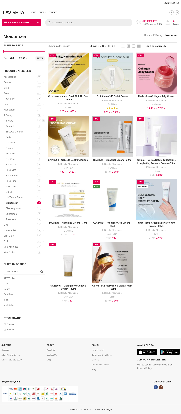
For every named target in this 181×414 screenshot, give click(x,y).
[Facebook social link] (171, 12)
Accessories (10, 77)
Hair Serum (9, 109)
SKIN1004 (68, 168)
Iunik (156, 234)
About (50, 345)
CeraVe (7, 82)
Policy (95, 345)
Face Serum (12, 175)
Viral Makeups (11, 247)
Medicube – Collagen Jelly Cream (156, 96)
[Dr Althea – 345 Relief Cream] (112, 73)
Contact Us (52, 355)
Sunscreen (11, 214)
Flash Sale (9, 99)
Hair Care (11, 186)
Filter (40, 58)
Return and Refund (100, 364)
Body (8, 137)
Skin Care (9, 236)
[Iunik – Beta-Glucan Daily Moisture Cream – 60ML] (156, 199)
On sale (11, 324)
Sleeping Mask (13, 208)
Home (147, 35)
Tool (6, 241)
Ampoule (10, 126)
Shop (49, 360)
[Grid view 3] (133, 46)
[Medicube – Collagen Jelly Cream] (156, 73)
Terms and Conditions (102, 355)
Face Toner (11, 181)
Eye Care (10, 159)
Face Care (11, 164)
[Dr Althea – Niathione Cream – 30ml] (68, 199)
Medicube (156, 104)
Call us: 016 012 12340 (11, 360)
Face (6, 93)
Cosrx (68, 107)
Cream (9, 148)
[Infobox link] (149, 22)
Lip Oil (9, 192)
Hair (6, 104)
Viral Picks (9, 252)
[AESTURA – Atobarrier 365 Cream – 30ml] (112, 199)
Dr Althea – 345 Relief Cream (112, 96)
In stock (10, 329)
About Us (51, 350)
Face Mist (11, 170)
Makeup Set (10, 230)
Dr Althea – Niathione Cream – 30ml (68, 223)
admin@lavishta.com (10, 355)
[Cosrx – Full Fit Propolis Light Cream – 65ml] (112, 262)
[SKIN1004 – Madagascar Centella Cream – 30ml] (68, 262)
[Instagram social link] (177, 12)
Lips (6, 225)
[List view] (123, 46)
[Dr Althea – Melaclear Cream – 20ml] (112, 136)
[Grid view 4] (139, 46)
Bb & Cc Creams (14, 131)
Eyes (6, 88)
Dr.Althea (112, 104)
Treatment (11, 219)
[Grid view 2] (128, 46)
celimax (156, 171)
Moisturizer (12, 203)
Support (6, 345)
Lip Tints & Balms (14, 197)
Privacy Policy (98, 350)
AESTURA (112, 234)
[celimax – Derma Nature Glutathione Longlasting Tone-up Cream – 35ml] (156, 136)
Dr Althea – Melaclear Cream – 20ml (112, 160)
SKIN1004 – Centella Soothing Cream (68, 160)
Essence (10, 153)
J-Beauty (8, 115)
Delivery (95, 360)
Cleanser (10, 142)
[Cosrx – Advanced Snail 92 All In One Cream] (68, 73)
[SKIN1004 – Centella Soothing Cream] (68, 136)
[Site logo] (14, 12)
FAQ (94, 369)
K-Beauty (158, 35)
